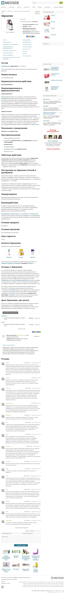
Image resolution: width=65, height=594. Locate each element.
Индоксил (9, 257)
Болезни (3, 7)
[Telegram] (30, 36)
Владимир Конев (21, 335)
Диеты (19, 7)
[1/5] (20, 19)
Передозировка (26, 40)
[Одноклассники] (29, 36)
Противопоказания (8, 53)
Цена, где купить (27, 56)
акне (7, 131)
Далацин (32, 257)
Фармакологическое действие (10, 44)
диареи (16, 163)
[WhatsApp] (34, 36)
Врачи (33, 7)
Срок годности (26, 49)
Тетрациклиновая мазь (22, 280)
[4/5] (24, 19)
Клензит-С (31, 263)
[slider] (27, 362)
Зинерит (25, 214)
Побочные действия (8, 55)
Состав (4, 40)
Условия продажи (27, 44)
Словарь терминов (58, 7)
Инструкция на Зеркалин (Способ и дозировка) (11, 58)
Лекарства (26, 7)
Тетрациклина (5, 280)
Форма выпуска (7, 42)
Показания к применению (9, 50)
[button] (39, 252)
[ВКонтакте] (27, 36)
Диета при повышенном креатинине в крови (49, 113)
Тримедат (45, 106)
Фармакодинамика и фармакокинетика (8, 47)
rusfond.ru (53, 133)
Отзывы (24, 53)
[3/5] (23, 19)
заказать (37, 318)
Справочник (47, 7)
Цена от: (37, 12)
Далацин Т (11, 263)
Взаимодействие (27, 42)
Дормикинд (46, 99)
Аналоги (25, 51)
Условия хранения (27, 46)
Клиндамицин (5, 214)
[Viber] (32, 36)
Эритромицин (15, 214)
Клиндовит (4, 263)
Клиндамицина (5, 66)
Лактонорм (46, 120)
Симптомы (11, 7)
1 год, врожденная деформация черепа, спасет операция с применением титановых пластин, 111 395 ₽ (53, 143)
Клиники (40, 7)
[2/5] (22, 19)
